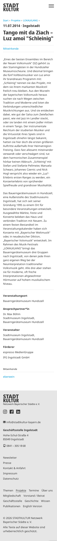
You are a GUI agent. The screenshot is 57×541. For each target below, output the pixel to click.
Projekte (15, 20)
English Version (32, 506)
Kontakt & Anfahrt (14, 468)
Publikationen (11, 506)
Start (5, 20)
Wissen (45, 501)
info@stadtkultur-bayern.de (23, 422)
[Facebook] (12, 412)
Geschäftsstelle (12, 501)
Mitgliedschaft (12, 495)
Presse (7, 463)
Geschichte (31, 501)
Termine (34, 490)
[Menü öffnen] (51, 6)
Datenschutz (11, 478)
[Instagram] (5, 412)
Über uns (47, 490)
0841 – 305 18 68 (16, 446)
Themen (8, 490)
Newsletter (10, 457)
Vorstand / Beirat (34, 495)
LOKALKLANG (30, 20)
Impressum (10, 473)
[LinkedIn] (18, 412)
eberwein (8, 376)
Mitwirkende (11, 48)
